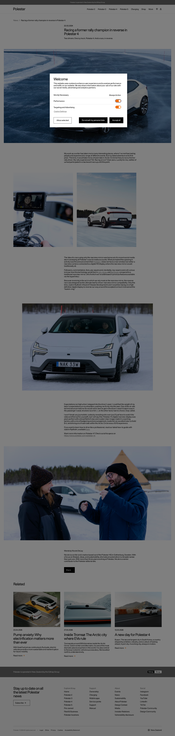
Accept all (116, 120)
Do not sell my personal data (93, 120)
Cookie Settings (60, 111)
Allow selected (63, 120)
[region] (88, 100)
